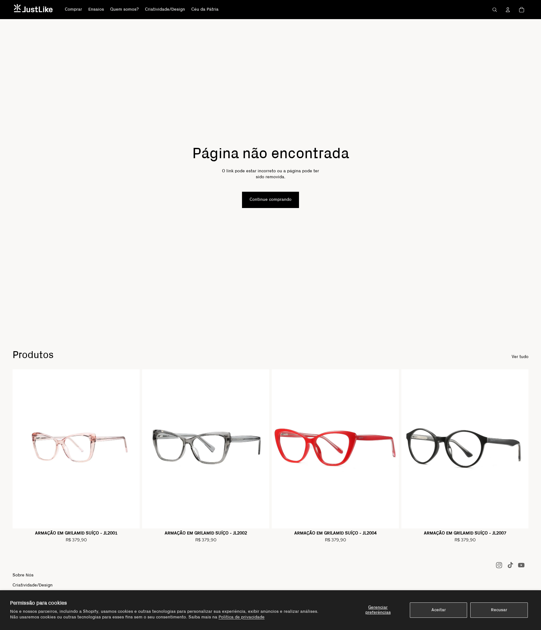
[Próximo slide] (130, 449)
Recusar (499, 610)
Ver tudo (520, 357)
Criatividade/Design (33, 585)
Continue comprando (270, 199)
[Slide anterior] (22, 449)
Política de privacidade (242, 617)
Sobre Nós (23, 575)
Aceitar (438, 610)
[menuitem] (73, 10)
